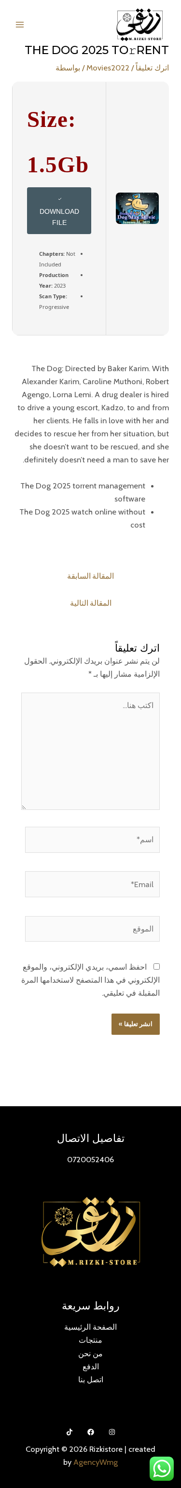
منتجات (90, 1340)
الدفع (91, 1366)
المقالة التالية (90, 603)
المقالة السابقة (90, 576)
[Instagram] (112, 1432)
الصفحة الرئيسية (90, 1327)
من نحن (90, 1353)
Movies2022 (107, 67)
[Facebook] (90, 1432)
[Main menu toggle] (20, 24)
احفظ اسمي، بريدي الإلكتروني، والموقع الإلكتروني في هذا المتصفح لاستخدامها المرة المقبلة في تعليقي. (90, 980)
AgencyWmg (95, 1462)
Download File (59, 217)
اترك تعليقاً (152, 67)
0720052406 (90, 1159)
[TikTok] (69, 1432)
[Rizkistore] (139, 25)
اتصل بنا (90, 1379)
